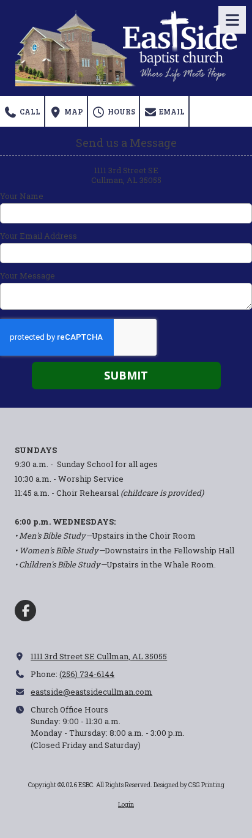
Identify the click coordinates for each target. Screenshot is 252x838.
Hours (120, 111)
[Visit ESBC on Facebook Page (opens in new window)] (25, 610)
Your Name (21, 196)
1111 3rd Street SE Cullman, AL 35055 (99, 656)
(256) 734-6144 (86, 673)
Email (171, 111)
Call (29, 111)
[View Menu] (232, 20)
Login (126, 805)
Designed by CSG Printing (189, 785)
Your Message (27, 275)
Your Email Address (38, 236)
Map (72, 111)
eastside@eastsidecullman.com (91, 691)
